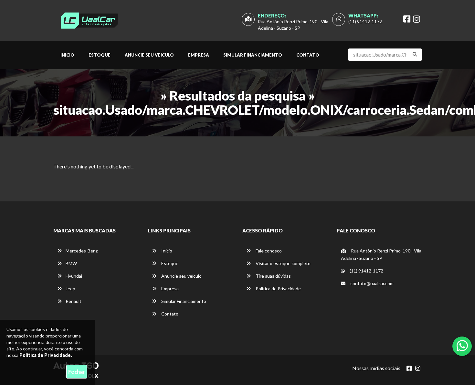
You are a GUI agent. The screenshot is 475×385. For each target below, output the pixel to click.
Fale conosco (268, 250)
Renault (73, 301)
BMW (71, 263)
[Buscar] (415, 54)
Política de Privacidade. (45, 355)
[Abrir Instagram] (417, 368)
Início (67, 55)
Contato (307, 55)
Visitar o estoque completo (283, 263)
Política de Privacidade (278, 288)
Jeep (70, 288)
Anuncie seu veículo (149, 55)
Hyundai (74, 276)
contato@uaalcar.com (372, 283)
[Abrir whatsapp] (462, 345)
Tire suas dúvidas (273, 276)
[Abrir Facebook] (409, 368)
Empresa (198, 55)
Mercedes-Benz (82, 250)
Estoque (100, 55)
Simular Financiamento (252, 55)
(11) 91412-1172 (365, 21)
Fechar (76, 372)
